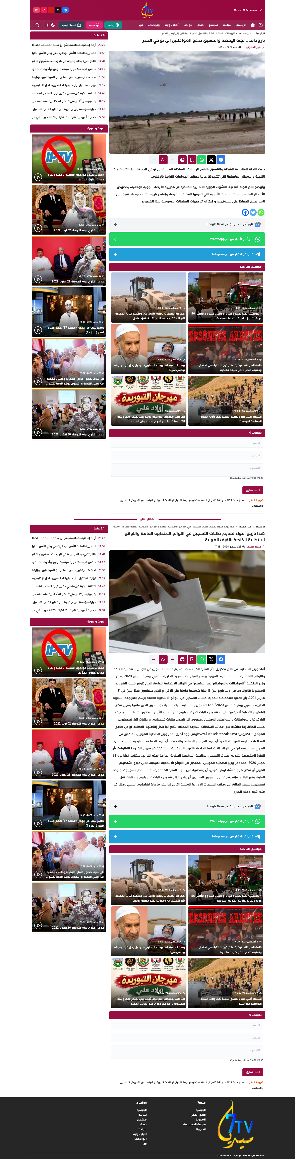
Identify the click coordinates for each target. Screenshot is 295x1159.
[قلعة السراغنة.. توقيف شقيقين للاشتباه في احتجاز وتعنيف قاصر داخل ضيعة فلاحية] (225, 349)
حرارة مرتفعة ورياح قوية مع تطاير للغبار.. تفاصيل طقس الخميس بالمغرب (49, 109)
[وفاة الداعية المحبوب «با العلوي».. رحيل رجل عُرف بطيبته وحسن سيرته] (148, 349)
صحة (143, 1124)
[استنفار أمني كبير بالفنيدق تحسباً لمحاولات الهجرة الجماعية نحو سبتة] (225, 401)
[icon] (252, 25)
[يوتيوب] (51, 10)
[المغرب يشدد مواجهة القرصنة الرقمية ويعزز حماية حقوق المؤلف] (69, 159)
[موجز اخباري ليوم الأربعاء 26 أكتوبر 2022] (69, 414)
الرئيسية (260, 33)
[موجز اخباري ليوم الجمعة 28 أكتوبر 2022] (69, 261)
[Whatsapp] (260, 212)
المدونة (201, 1119)
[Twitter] (253, 212)
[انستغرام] (36, 10)
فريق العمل (198, 1115)
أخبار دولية (140, 1134)
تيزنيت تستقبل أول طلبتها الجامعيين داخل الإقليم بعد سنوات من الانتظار (51, 85)
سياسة (142, 1115)
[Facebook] (245, 212)
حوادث (142, 1129)
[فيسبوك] (65, 10)
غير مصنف (245, 33)
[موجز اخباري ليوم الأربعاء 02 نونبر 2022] (69, 210)
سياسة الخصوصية (194, 1124)
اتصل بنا (201, 1129)
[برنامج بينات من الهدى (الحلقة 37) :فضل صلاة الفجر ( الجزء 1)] (69, 312)
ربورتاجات (140, 1139)
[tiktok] (44, 10)
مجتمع (142, 1119)
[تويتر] (58, 10)
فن (145, 1144)
